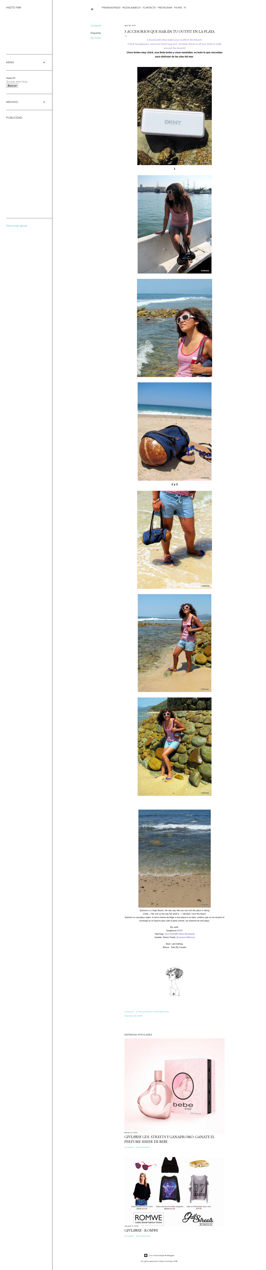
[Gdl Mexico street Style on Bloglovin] (174, 995)
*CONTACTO (149, 7)
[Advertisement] (18, 165)
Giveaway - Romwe (141, 1230)
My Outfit (96, 38)
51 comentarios (142, 1147)
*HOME (178, 7)
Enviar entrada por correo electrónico (152, 1011)
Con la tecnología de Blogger (161, 1255)
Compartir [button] (96, 25)
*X (185, 7)
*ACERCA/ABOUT (131, 7)
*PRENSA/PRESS (111, 7)
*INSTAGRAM (165, 7)
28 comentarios (143, 1236)
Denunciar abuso (16, 225)
